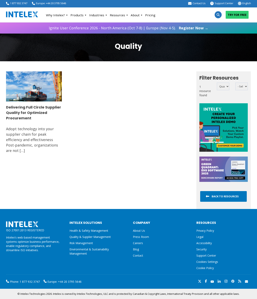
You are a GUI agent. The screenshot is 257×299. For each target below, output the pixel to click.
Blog (136, 249)
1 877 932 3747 (18, 3)
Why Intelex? (55, 15)
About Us (139, 230)
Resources (117, 15)
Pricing (150, 15)
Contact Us (199, 3)
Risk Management (81, 243)
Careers (138, 243)
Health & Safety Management (88, 230)
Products (77, 15)
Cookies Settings (207, 262)
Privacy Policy (205, 230)
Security (201, 249)
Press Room (141, 237)
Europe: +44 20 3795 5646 (51, 3)
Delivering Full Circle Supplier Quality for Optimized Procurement (33, 113)
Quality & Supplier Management (90, 237)
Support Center (224, 3)
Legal (199, 237)
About (135, 15)
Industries (96, 15)
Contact (138, 255)
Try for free (237, 15)
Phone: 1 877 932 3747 (24, 282)
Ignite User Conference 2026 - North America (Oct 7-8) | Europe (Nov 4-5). (128, 28)
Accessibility (204, 243)
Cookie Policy (205, 268)
